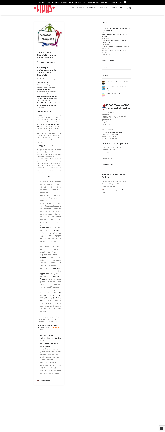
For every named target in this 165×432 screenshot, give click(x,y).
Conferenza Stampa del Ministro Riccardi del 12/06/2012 (50, 295)
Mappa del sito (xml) (108, 164)
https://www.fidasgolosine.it (116, 132)
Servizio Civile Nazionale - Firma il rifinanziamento (46, 55)
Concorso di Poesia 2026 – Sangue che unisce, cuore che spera (116, 29)
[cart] (129, 7)
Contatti (113, 7)
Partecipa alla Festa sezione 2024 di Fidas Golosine (114, 52)
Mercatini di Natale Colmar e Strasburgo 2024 (116, 46)
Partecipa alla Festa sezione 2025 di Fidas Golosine (114, 35)
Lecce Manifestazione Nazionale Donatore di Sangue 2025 (115, 41)
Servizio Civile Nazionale (44, 73)
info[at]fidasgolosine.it (112, 134)
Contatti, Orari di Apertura (115, 143)
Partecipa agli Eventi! (77, 7)
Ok (125, 2)
